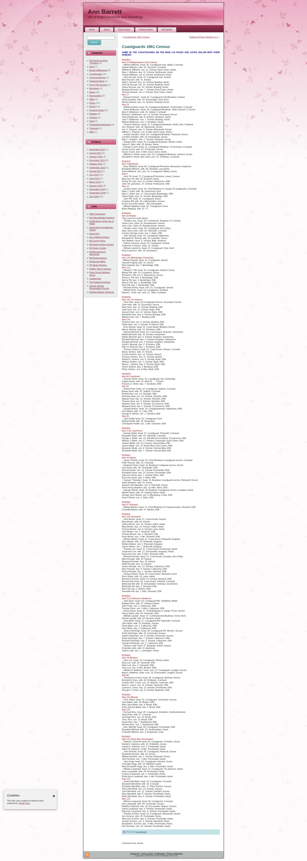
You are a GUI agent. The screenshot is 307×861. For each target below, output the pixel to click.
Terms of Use (147, 853)
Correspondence (97, 77)
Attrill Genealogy (97, 214)
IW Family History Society (101, 244)
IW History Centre (97, 248)
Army (91, 67)
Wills (91, 132)
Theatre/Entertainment (100, 124)
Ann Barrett (105, 11)
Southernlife (95, 278)
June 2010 (94, 178)
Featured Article (96, 81)
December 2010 (97, 160)
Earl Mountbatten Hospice (101, 218)
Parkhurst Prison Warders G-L (203, 37)
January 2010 (96, 186)
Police (92, 103)
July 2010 (94, 175)
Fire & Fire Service (98, 85)
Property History (97, 110)
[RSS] (87, 854)
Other (92, 99)
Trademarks (160, 853)
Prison (92, 106)
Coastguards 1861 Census (146, 46)
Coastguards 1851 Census (137, 37)
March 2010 (95, 182)
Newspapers (95, 96)
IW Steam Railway (98, 265)
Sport (92, 121)
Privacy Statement (175, 853)
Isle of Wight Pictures (99, 237)
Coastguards (95, 74)
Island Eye (94, 234)
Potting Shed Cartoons (100, 269)
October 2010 (96, 164)
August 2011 (95, 153)
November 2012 (97, 149)
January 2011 (96, 156)
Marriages (94, 88)
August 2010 (95, 171)
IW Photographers (98, 258)
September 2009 (97, 193)
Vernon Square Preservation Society (99, 287)
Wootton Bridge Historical (101, 292)
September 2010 (97, 167)
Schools (93, 117)
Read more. (24, 803)
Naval (92, 92)
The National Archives (100, 282)
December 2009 (97, 189)
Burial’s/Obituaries (98, 70)
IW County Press (97, 241)
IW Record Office (97, 261)
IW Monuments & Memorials (97, 253)
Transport (94, 128)
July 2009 (94, 196)
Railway (93, 114)
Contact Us (135, 853)
